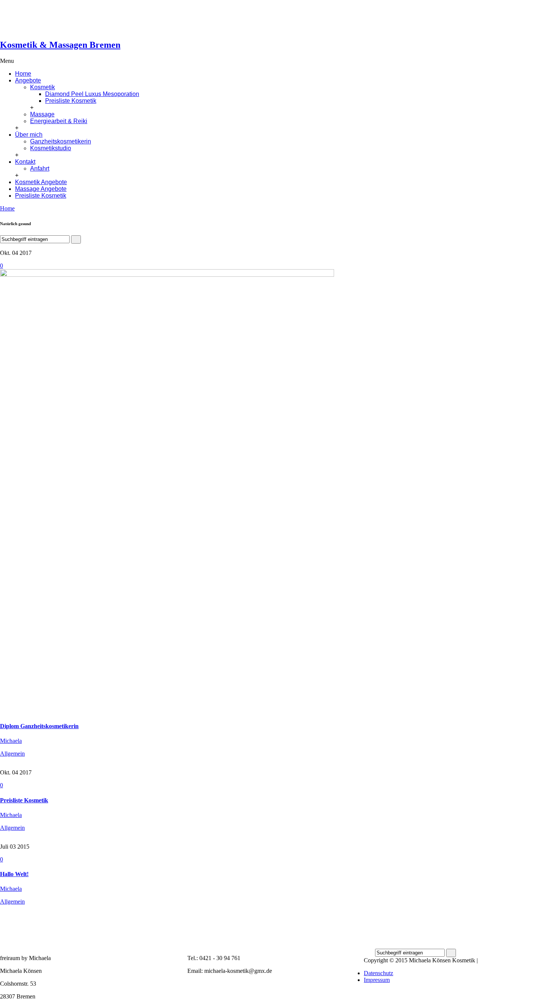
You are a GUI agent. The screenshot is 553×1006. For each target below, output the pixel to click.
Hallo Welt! (14, 874)
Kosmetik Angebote (41, 182)
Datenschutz (378, 973)
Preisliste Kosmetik (70, 101)
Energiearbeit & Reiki (58, 121)
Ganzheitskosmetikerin (60, 141)
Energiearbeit (312, 30)
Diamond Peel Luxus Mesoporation (92, 94)
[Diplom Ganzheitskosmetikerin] (167, 274)
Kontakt (25, 162)
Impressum (377, 980)
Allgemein (12, 753)
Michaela (11, 741)
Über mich (29, 134)
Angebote (28, 80)
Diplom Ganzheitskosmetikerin (39, 726)
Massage (306, 23)
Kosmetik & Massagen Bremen (60, 45)
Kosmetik (307, 17)
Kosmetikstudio (50, 148)
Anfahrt (39, 168)
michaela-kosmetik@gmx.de (73, 11)
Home (23, 73)
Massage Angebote (41, 189)
